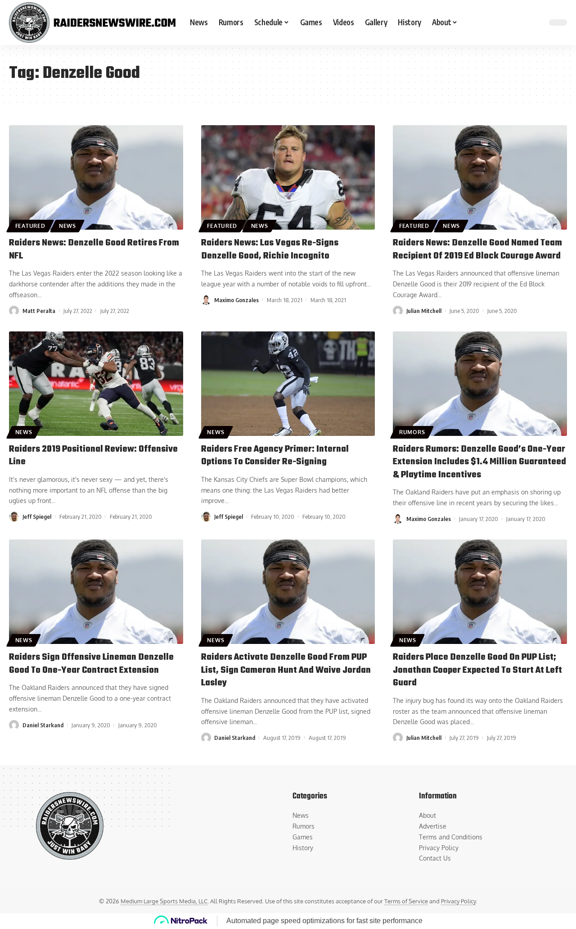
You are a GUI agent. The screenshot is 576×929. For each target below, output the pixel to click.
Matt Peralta (38, 310)
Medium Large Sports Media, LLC (164, 901)
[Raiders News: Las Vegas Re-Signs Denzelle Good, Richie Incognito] (288, 177)
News (67, 225)
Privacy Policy (458, 901)
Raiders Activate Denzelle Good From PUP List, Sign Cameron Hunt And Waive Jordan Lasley (286, 670)
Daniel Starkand (42, 725)
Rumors (412, 432)
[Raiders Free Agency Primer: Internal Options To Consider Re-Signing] (288, 383)
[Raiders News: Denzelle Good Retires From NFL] (96, 177)
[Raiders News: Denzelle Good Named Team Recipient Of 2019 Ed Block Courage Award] (480, 177)
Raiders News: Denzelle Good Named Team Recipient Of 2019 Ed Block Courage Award (477, 249)
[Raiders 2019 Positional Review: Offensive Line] (96, 383)
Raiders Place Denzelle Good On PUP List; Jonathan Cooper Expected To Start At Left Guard (477, 670)
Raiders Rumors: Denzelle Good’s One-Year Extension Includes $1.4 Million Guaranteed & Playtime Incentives (479, 462)
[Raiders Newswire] (92, 22)
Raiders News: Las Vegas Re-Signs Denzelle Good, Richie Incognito (269, 249)
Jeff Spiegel (36, 516)
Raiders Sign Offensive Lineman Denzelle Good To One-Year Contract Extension (91, 663)
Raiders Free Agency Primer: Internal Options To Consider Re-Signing (275, 455)
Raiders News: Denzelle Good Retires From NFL (94, 249)
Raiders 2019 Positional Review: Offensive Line (93, 455)
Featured (30, 225)
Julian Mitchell (423, 310)
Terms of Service (406, 901)
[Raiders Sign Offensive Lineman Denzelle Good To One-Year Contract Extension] (96, 591)
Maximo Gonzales (236, 300)
